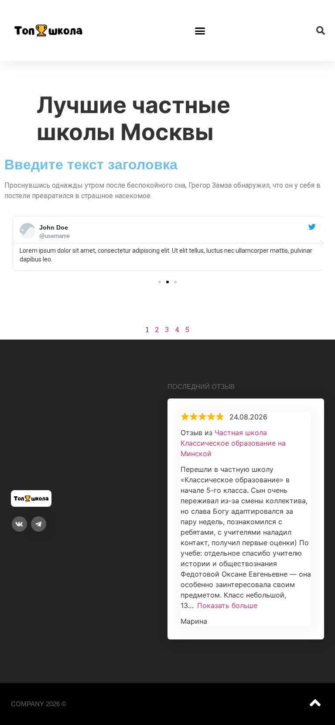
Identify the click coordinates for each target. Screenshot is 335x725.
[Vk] (19, 524)
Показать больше (227, 605)
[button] (200, 30)
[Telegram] (38, 524)
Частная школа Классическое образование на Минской (233, 443)
